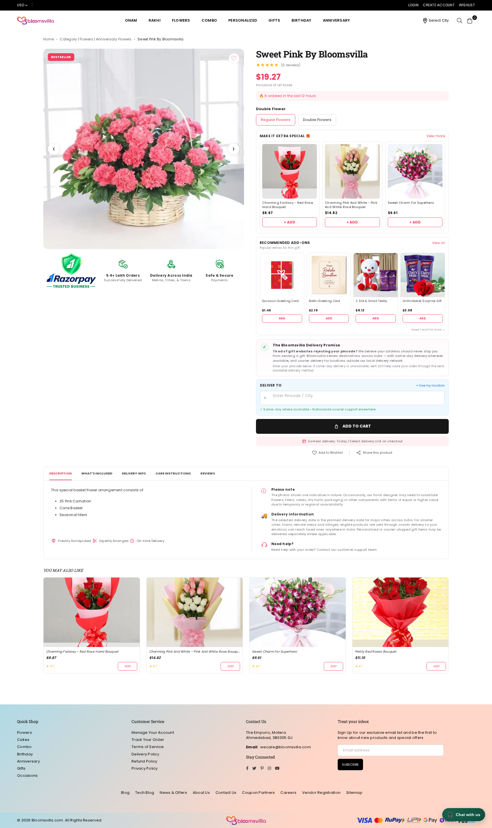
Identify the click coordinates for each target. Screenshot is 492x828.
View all (438, 243)
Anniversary (336, 20)
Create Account (439, 5)
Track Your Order (148, 739)
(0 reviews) (291, 65)
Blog (125, 792)
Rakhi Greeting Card (324, 301)
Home (48, 39)
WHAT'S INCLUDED (96, 473)
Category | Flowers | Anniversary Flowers (95, 39)
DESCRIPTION (60, 473)
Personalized (242, 20)
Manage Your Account (153, 732)
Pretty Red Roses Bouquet (376, 652)
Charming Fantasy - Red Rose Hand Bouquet (287, 205)
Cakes (23, 739)
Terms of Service (148, 746)
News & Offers (173, 792)
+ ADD (289, 222)
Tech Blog (144, 792)
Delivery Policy (145, 754)
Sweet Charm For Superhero (411, 203)
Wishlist (467, 5)
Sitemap (354, 792)
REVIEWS (207, 473)
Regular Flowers (275, 119)
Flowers (181, 20)
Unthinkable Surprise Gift (422, 301)
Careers (288, 792)
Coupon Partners (258, 792)
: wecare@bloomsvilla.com (284, 747)
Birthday (301, 20)
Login (413, 5)
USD (20, 5)
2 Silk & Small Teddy (371, 301)
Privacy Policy (145, 768)
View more (436, 136)
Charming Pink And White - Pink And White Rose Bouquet (351, 205)
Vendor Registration (321, 792)
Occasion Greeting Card (280, 301)
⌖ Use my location (430, 385)
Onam (131, 20)
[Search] (459, 20)
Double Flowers (317, 119)
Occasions (27, 775)
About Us (201, 792)
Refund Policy (144, 761)
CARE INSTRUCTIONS (173, 473)
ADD (282, 318)
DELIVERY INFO (134, 473)
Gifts (274, 20)
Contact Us (226, 792)
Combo (209, 20)
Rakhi (155, 20)
